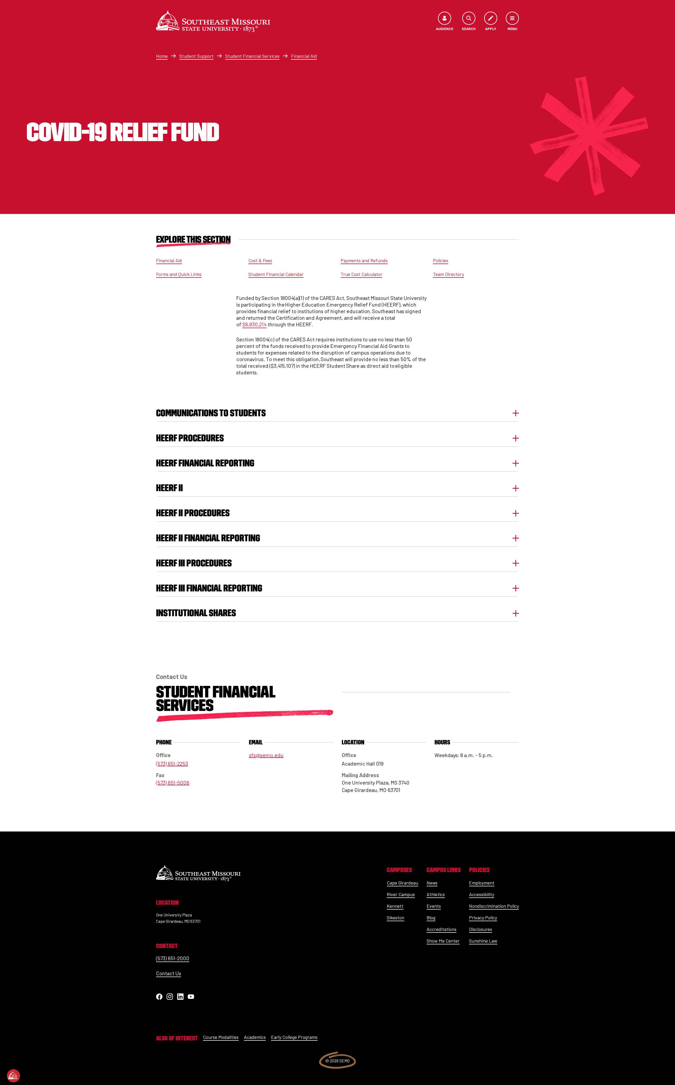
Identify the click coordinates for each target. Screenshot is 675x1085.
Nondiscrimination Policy (494, 906)
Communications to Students (211, 413)
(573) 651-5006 (172, 782)
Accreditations (441, 929)
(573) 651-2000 (172, 958)
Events (434, 906)
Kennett (395, 906)
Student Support (196, 56)
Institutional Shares (196, 613)
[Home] (213, 21)
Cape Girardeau (402, 883)
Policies (440, 260)
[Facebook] (159, 996)
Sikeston (395, 917)
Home (162, 56)
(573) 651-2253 (172, 763)
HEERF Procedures (190, 438)
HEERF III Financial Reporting (209, 588)
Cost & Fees (260, 260)
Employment (481, 883)
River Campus (401, 894)
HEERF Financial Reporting (205, 463)
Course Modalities (221, 1037)
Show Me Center (443, 941)
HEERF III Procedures (194, 563)
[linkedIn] (180, 996)
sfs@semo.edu (266, 755)
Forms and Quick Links (178, 274)
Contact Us (168, 973)
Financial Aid (304, 56)
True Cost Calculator (361, 274)
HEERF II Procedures (193, 513)
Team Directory (448, 274)
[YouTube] (191, 996)
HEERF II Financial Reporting (208, 538)
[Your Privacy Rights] (13, 1075)
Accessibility (481, 894)
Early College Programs (294, 1037)
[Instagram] (170, 996)
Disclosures (480, 929)
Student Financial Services (252, 56)
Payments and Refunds (364, 260)
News (432, 883)
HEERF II (169, 488)
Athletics (436, 894)
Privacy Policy (483, 917)
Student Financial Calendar (275, 274)
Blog (431, 917)
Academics (255, 1037)
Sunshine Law (483, 941)
